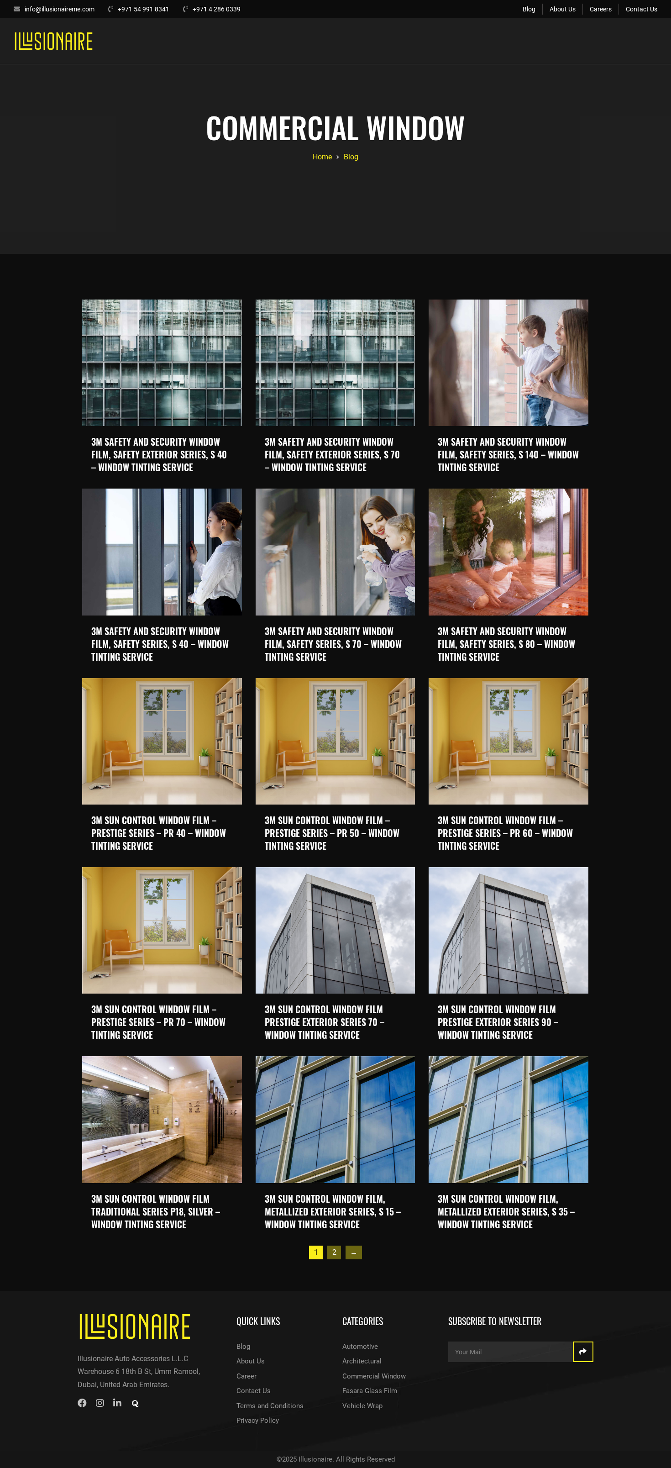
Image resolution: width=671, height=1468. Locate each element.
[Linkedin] (117, 1403)
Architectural (362, 1361)
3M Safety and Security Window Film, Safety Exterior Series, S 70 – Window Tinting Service (332, 454)
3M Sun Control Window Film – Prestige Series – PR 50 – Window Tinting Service (332, 832)
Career (246, 1376)
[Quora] (135, 1405)
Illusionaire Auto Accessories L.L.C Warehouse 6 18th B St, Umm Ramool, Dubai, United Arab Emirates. (139, 1371)
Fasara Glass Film (369, 1391)
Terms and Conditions (270, 1406)
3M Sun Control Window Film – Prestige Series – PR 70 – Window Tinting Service (158, 1022)
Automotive (360, 1346)
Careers (601, 9)
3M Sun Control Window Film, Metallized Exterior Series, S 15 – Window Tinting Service (333, 1211)
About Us (563, 9)
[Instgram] (100, 1403)
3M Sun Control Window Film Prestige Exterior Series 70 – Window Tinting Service (324, 1022)
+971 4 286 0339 (217, 9)
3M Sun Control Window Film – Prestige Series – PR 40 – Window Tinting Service (158, 832)
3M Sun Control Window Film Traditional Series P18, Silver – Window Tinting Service (155, 1211)
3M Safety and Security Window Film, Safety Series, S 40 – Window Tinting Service (160, 643)
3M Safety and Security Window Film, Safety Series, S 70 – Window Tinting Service (333, 643)
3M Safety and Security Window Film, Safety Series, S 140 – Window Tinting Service (508, 454)
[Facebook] (82, 1403)
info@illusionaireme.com (59, 9)
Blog (529, 9)
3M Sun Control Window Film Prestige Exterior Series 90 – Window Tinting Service (498, 1022)
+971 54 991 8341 (143, 9)
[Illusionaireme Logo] (135, 1326)
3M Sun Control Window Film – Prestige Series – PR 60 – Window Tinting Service (505, 832)
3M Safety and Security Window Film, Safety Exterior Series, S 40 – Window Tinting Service (159, 454)
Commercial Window (374, 1376)
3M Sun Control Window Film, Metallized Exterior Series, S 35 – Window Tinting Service (506, 1211)
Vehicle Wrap (362, 1406)
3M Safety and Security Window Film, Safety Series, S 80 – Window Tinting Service (506, 643)
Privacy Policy (257, 1420)
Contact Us (641, 9)
